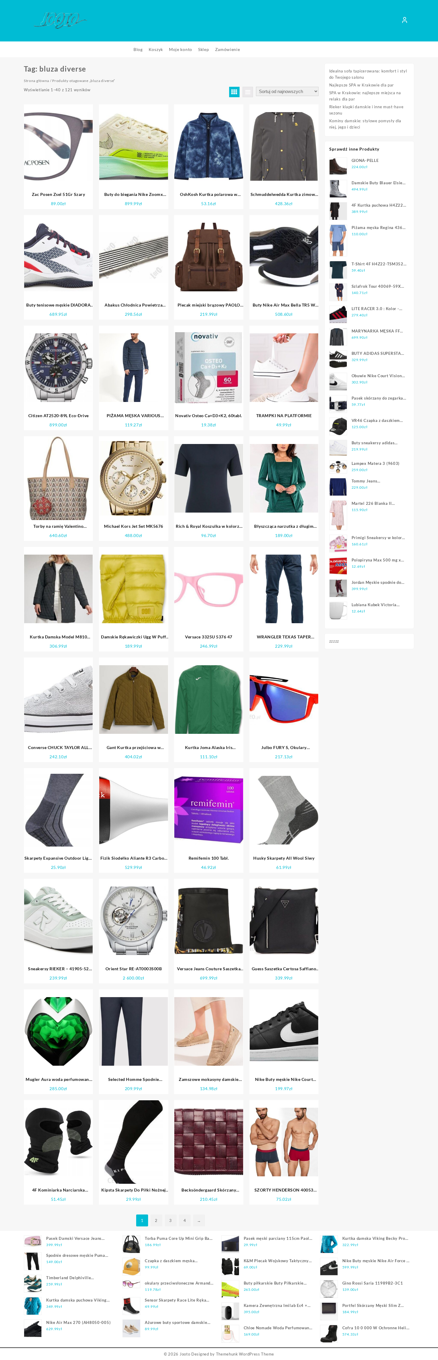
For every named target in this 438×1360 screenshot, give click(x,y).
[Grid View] (234, 92)
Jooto (185, 1354)
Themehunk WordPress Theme (245, 1354)
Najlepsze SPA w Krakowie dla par (361, 85)
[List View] (248, 92)
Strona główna (36, 80)
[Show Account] (404, 20)
